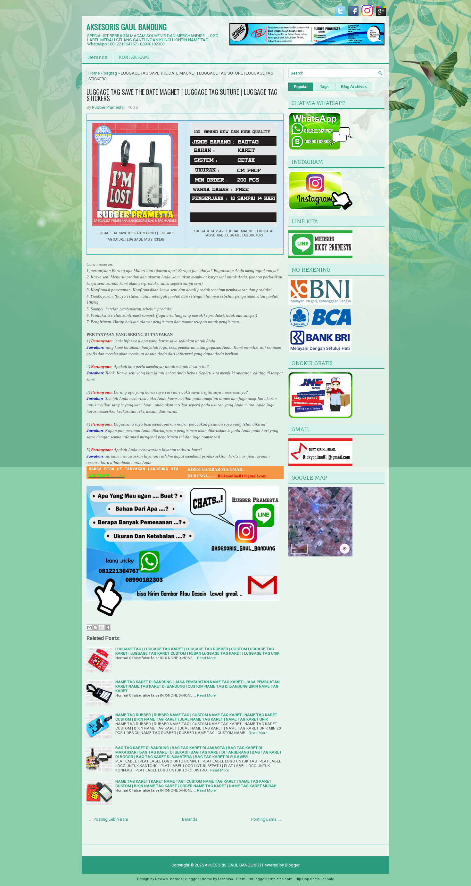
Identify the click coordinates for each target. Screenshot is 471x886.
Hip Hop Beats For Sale (314, 879)
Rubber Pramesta (108, 107)
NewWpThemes (168, 879)
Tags (324, 86)
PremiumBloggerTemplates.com (264, 879)
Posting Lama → (266, 819)
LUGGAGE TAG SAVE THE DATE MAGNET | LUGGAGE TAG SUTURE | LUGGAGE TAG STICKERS (182, 95)
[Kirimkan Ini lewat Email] (89, 627)
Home (94, 73)
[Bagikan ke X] (101, 627)
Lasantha (225, 879)
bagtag (110, 73)
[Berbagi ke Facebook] (107, 627)
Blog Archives (354, 86)
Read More (206, 658)
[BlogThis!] (95, 627)
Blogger (292, 865)
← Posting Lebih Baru (108, 819)
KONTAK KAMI (134, 57)
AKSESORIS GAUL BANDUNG (127, 26)
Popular (301, 86)
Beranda (98, 57)
